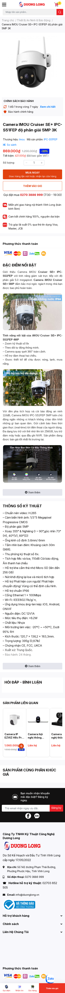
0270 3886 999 (31, 195)
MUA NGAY (32, 174)
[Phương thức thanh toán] (25, 253)
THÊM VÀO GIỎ (32, 185)
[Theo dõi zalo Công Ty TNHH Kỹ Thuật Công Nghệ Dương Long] (37, 815)
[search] (60, 12)
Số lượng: (9, 162)
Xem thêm (34, 492)
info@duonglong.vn (27, 894)
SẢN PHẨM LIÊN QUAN (20, 703)
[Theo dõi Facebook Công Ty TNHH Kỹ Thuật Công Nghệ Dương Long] (28, 815)
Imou (22, 139)
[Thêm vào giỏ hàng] (21, 746)
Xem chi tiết (47, 106)
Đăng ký (56, 807)
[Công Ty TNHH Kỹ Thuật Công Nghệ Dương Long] (32, 4)
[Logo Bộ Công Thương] (19, 904)
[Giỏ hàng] (56, 4)
